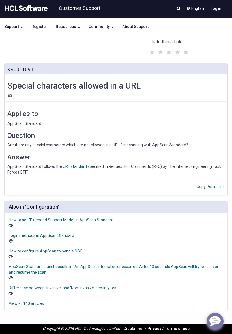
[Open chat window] (215, 321)
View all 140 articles (26, 303)
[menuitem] (195, 7)
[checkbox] (151, 50)
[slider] (168, 51)
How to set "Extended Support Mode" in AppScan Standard (61, 220)
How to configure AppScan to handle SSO (46, 251)
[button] (179, 9)
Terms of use (177, 328)
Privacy (154, 328)
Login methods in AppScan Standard (41, 235)
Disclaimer (134, 328)
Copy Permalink (211, 186)
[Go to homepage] (25, 8)
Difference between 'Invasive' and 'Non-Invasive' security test (63, 288)
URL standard (75, 166)
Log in (216, 8)
